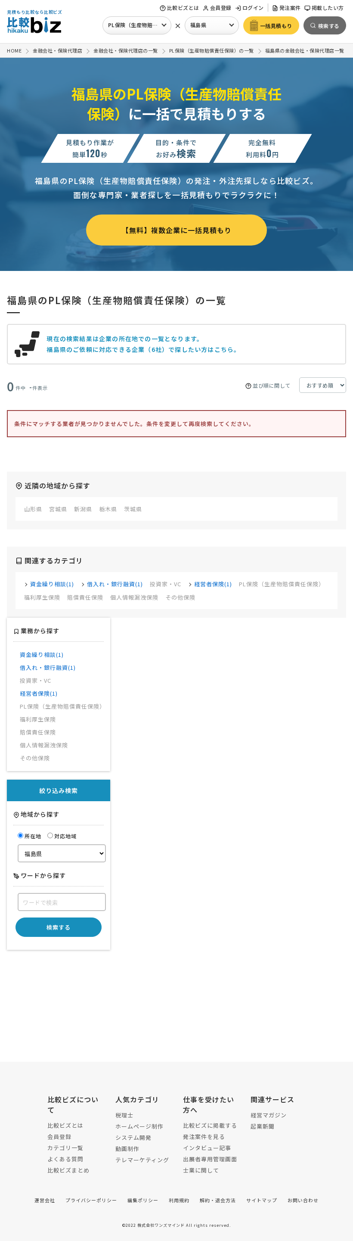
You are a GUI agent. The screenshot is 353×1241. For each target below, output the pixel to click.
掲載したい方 (328, 7)
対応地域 (65, 836)
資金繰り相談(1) (52, 584)
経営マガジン (269, 1115)
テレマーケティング (142, 1160)
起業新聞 (263, 1126)
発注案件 (290, 7)
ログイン (253, 7)
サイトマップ (261, 1200)
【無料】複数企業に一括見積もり (177, 230)
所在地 (33, 836)
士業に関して (201, 1170)
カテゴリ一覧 (65, 1148)
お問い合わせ (303, 1200)
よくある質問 (65, 1159)
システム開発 (133, 1137)
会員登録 (221, 7)
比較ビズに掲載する (210, 1125)
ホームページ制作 (139, 1126)
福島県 (198, 24)
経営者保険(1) (213, 584)
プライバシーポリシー (91, 1200)
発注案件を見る (204, 1136)
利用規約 (179, 1200)
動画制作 (127, 1149)
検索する (58, 927)
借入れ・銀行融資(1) (115, 584)
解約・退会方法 (218, 1200)
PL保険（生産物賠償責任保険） (139, 24)
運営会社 (44, 1200)
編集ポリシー (142, 1200)
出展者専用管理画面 (210, 1159)
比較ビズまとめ (68, 1170)
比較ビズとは (183, 7)
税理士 (124, 1115)
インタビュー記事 (207, 1148)
